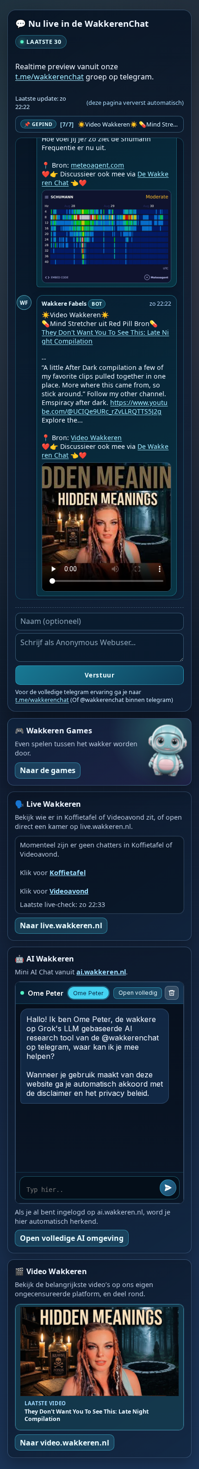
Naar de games (47, 770)
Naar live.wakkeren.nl (61, 925)
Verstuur (99, 675)
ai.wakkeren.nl (101, 971)
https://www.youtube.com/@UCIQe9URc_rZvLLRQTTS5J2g (105, 407)
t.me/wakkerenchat (49, 77)
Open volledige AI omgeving (72, 1238)
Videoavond (69, 891)
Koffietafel (68, 872)
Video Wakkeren (96, 437)
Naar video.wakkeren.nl (64, 1443)
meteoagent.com (97, 165)
